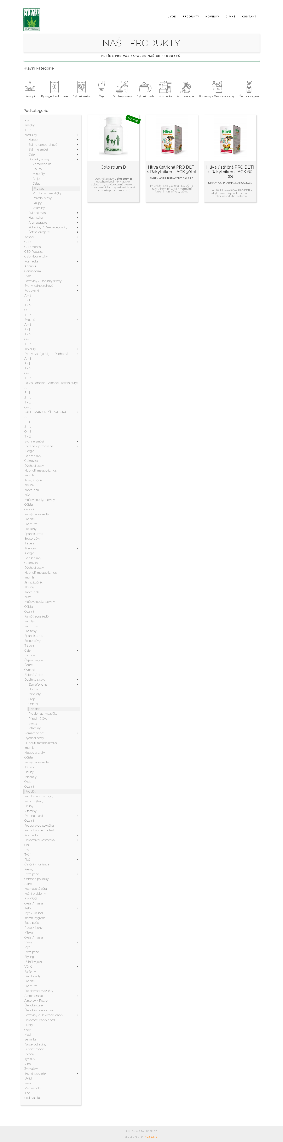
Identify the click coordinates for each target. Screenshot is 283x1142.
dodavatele (32, 1098)
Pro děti (39, 188)
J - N (27, 305)
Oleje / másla (33, 903)
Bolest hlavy (32, 456)
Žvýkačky (31, 1069)
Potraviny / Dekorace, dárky (48, 227)
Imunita (29, 475)
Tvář (27, 854)
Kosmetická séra (35, 889)
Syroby (29, 1054)
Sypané (29, 320)
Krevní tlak (31, 490)
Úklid (28, 1078)
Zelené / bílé (33, 675)
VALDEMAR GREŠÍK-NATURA (45, 412)
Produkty (191, 16)
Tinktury (30, 349)
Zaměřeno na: (42, 164)
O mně (231, 16)
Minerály (39, 174)
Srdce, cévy (32, 538)
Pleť (27, 859)
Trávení (29, 543)
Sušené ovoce (34, 1049)
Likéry (28, 1025)
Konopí (33, 140)
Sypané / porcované (38, 446)
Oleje (36, 179)
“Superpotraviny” (35, 1044)
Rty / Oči (30, 898)
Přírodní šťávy (42, 198)
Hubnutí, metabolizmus (40, 470)
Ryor (27, 276)
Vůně (28, 966)
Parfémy (30, 971)
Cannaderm (32, 271)
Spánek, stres (33, 534)
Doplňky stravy (39, 159)
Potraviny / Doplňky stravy (43, 281)
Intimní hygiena (35, 918)
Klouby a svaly (34, 753)
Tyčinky (29, 1059)
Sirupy (37, 203)
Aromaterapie (38, 222)
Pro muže (30, 524)
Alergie (29, 451)
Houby (37, 169)
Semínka (30, 1039)
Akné (28, 884)
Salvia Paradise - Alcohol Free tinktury (50, 383)
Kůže (27, 495)
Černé (28, 665)
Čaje (32, 154)
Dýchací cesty (34, 466)
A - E (27, 295)
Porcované (31, 290)
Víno (27, 1064)
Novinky (212, 16)
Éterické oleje (33, 1005)
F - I (27, 300)
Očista (28, 504)
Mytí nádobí (32, 1088)
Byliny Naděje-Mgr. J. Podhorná (46, 354)
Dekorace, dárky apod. (40, 1020)
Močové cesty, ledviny (39, 500)
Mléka (28, 932)
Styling (29, 957)
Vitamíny (39, 208)
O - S (27, 310)
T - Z (27, 130)
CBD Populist (33, 252)
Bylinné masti (38, 213)
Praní (27, 1083)
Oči (26, 845)
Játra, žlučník (33, 480)
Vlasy (28, 942)
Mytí (27, 947)
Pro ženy (30, 529)
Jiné (27, 1093)
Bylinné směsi (38, 149)
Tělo (27, 908)
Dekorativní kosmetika (39, 840)
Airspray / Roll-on (36, 1000)
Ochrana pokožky (36, 879)
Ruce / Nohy (33, 928)
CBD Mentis (32, 247)
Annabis (30, 266)
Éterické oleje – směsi (39, 1010)
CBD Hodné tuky (36, 256)
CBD (27, 242)
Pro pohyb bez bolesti (39, 830)
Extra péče (31, 874)
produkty (30, 135)
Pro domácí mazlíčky (47, 193)
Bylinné (29, 655)
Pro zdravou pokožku (39, 825)
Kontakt (249, 16)
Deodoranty (32, 976)
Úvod (172, 16)
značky (29, 125)
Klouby (29, 485)
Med (27, 1035)
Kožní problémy (35, 894)
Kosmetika (36, 217)
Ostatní (37, 183)
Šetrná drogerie (39, 232)
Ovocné (29, 670)
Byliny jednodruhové (43, 145)
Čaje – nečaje (33, 660)
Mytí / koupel (33, 913)
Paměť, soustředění (37, 514)
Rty (26, 120)
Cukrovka (31, 461)
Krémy (28, 869)
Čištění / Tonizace (36, 864)
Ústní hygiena (34, 962)
